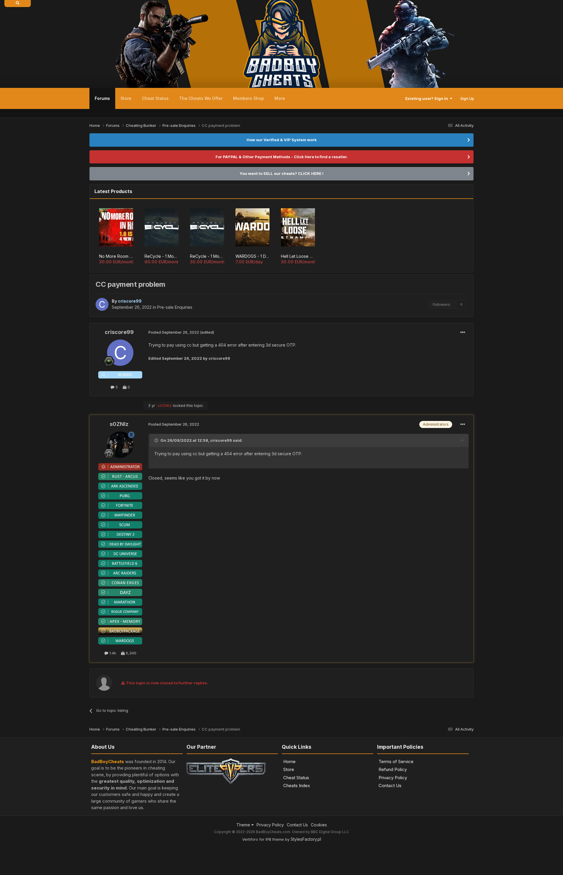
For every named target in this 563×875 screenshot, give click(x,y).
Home (289, 761)
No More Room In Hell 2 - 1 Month (116, 256)
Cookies (319, 824)
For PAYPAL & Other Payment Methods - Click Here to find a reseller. (282, 156)
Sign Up (467, 98)
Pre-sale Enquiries (174, 307)
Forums (102, 98)
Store (126, 98)
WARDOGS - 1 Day (252, 256)
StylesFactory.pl (306, 839)
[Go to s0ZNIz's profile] (120, 444)
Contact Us (390, 785)
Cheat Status (155, 98)
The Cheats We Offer (201, 98)
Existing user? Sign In (427, 98)
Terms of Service (396, 761)
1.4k (112, 653)
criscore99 (119, 332)
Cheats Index (296, 785)
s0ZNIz (119, 424)
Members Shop (248, 98)
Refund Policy (393, 769)
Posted (173, 332)
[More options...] (463, 332)
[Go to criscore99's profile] (102, 304)
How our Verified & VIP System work (282, 139)
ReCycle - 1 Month (207, 256)
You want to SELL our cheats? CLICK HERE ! (281, 173)
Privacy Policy (393, 777)
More (279, 98)
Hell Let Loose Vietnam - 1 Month (298, 256)
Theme (243, 824)
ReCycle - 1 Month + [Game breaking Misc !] (162, 256)
